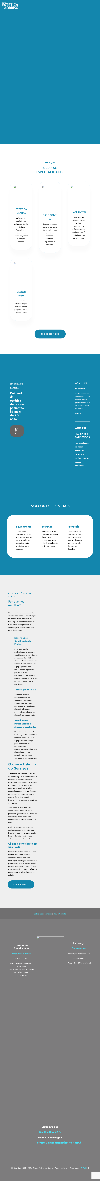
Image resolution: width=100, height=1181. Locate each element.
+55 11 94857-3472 (50, 1132)
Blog (55, 913)
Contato (62, 913)
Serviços (48, 913)
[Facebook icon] (50, 1172)
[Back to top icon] (50, 1162)
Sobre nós (38, 913)
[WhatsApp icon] (47, 1172)
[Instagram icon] (53, 1172)
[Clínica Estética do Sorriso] (10, 5)
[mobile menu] (96, 5)
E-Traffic (84, 1168)
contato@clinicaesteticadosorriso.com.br (59, 1143)
